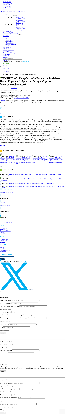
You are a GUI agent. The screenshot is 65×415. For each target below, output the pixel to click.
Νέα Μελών (6, 71)
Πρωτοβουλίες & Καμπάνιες (10, 33)
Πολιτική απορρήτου (5, 250)
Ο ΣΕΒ (5, 14)
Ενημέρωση (6, 48)
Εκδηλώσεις (6, 51)
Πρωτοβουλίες (7, 54)
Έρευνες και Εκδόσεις (8, 50)
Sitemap (2, 247)
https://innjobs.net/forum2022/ (21, 98)
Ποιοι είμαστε (3, 228)
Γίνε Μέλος (6, 36)
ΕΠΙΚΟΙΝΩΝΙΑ (7, 7)
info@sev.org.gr (8, 222)
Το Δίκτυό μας (19, 23)
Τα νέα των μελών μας (9, 53)
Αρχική (5, 66)
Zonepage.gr (25, 61)
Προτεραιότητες (7, 31)
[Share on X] (1, 108)
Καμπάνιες (6, 55)
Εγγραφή (2, 259)
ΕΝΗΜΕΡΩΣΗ (7, 2)
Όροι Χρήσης (3, 248)
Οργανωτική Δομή (11, 44)
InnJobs (3, 100)
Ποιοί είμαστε (19, 17)
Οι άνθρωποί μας (20, 18)
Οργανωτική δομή (20, 21)
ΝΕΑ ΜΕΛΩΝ (7, 6)
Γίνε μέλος (6, 60)
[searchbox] (10, 34)
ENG (4, 9)
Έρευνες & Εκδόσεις (5, 231)
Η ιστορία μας (19, 20)
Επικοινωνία (6, 57)
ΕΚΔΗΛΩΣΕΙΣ (7, 4)
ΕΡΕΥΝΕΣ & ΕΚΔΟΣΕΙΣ (10, 3)
